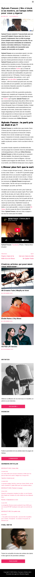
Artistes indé (27, 572)
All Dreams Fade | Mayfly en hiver (15, 290)
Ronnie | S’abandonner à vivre (9, 499)
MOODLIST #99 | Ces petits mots (10, 511)
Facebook (15, 244)
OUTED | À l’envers (9, 347)
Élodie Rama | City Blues (11, 318)
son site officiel (12, 79)
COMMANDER (13, 458)
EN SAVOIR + (13, 406)
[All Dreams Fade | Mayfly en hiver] (17, 278)
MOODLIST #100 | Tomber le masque (11, 488)
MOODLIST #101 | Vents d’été (9, 468)
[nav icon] (33, 2)
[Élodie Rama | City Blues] (17, 306)
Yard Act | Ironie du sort (7, 478)
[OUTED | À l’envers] (17, 334)
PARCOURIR (13, 561)
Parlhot (18, 68)
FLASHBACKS (14, 16)
